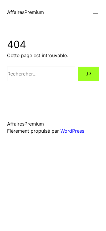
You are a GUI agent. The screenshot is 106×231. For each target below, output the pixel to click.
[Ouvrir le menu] (95, 12)
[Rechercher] (88, 74)
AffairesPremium (25, 12)
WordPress (72, 131)
